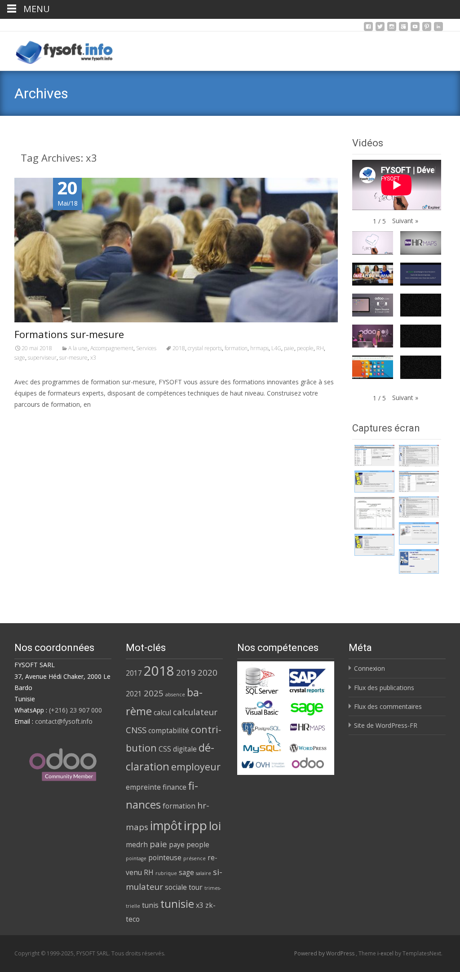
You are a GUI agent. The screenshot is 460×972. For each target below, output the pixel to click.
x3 (93, 357)
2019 (186, 672)
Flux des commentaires (388, 706)
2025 (154, 693)
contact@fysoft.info (64, 721)
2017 (134, 673)
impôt (166, 826)
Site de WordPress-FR (385, 725)
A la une (78, 348)
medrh (137, 844)
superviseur (42, 357)
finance (174, 787)
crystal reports (205, 348)
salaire (203, 873)
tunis (150, 905)
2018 (178, 348)
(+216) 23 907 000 (75, 710)
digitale (185, 749)
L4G (276, 348)
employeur (196, 766)
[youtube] (415, 29)
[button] (405, 220)
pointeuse (164, 857)
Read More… (34, 421)
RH (320, 348)
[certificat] (374, 455)
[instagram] (391, 29)
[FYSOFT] (57, 49)
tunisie (177, 904)
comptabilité (168, 730)
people (305, 348)
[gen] (374, 482)
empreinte (143, 787)
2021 (134, 694)
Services (146, 348)
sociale (176, 887)
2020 (207, 672)
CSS (165, 749)
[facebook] (368, 29)
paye (177, 844)
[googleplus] (403, 29)
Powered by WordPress (325, 953)
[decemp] (419, 455)
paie (289, 348)
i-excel (386, 953)
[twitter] (380, 29)
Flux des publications (384, 687)
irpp (195, 825)
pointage (136, 858)
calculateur (195, 711)
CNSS (136, 729)
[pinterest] (426, 29)
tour (196, 887)
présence (194, 858)
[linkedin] (438, 29)
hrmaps (259, 348)
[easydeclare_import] (419, 533)
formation (236, 348)
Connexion (369, 668)
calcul (162, 712)
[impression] (419, 561)
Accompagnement (111, 348)
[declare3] (374, 513)
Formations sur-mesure (69, 334)
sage (19, 357)
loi (215, 825)
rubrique (166, 873)
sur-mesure (73, 357)
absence (175, 694)
